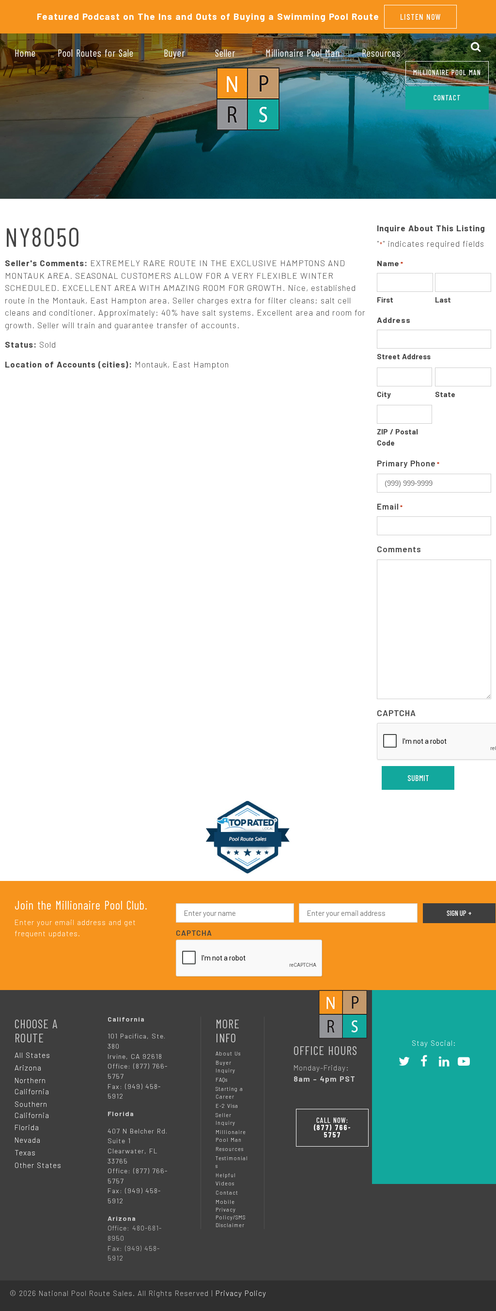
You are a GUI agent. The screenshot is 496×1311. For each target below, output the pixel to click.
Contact (227, 1192)
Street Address (404, 356)
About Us (228, 1053)
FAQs (222, 1079)
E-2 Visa (227, 1106)
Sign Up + (459, 913)
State (445, 394)
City (384, 394)
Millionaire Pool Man (447, 72)
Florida (27, 1127)
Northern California (32, 1086)
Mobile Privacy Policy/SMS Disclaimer (231, 1213)
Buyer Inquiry (225, 1066)
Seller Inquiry (225, 1119)
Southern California (32, 1109)
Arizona (28, 1067)
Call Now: (332, 1127)
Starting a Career (229, 1093)
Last (443, 299)
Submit (418, 778)
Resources (230, 1149)
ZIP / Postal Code (397, 437)
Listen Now (420, 16)
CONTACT (447, 97)
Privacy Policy (241, 1293)
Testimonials (232, 1162)
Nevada (28, 1139)
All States (32, 1055)
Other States (38, 1165)
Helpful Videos (226, 1179)
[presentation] (249, 958)
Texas (25, 1152)
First (385, 299)
